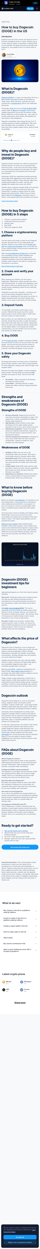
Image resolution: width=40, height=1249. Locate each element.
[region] (20, 1236)
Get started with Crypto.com (20, 847)
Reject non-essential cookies (20, 1242)
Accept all (20, 1237)
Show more (20, 1002)
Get (35, 3)
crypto (6, 22)
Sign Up (30, 8)
